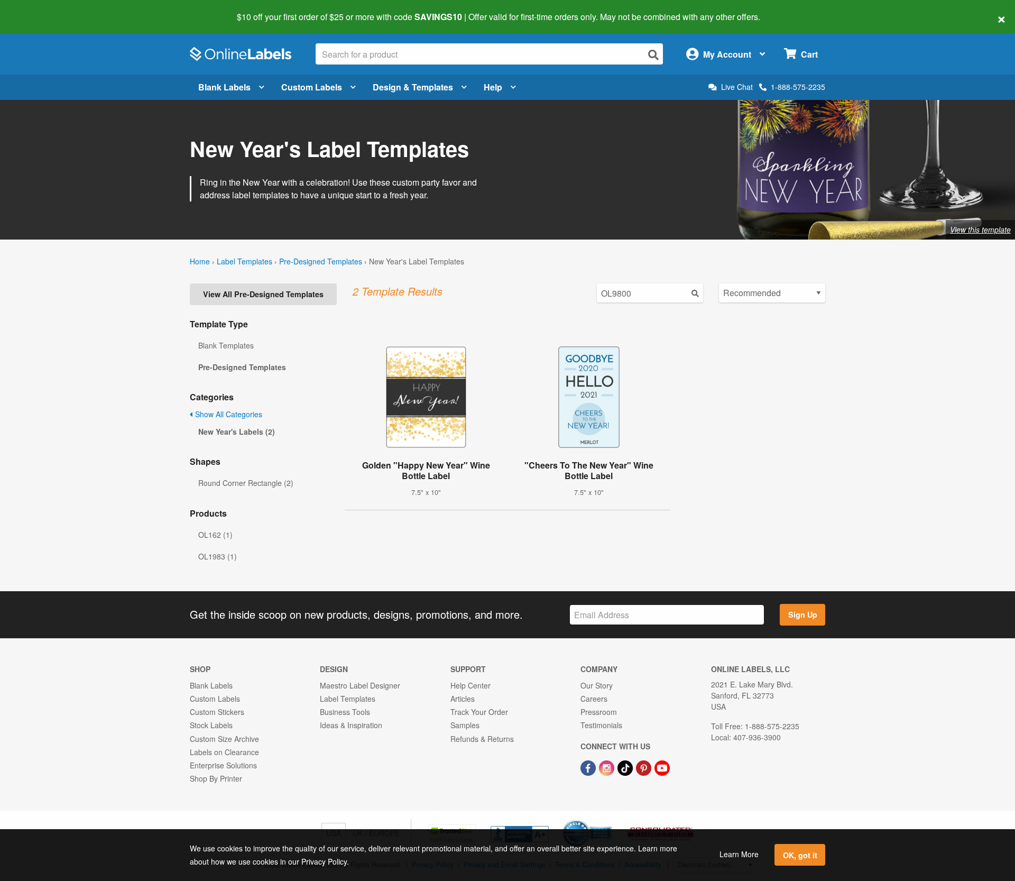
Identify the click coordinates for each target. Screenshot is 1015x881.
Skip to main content (38, 9)
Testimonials (601, 725)
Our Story (596, 685)
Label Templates (244, 261)
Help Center (470, 685)
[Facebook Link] (589, 766)
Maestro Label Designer (360, 685)
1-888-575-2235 (798, 86)
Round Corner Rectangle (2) (245, 483)
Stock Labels (211, 725)
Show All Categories (227, 414)
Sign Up (802, 614)
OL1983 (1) (217, 556)
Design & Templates (413, 87)
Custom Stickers (217, 711)
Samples (464, 725)
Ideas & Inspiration (351, 725)
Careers (593, 698)
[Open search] (653, 55)
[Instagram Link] (607, 766)
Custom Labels (311, 87)
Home (200, 261)
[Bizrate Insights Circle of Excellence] (608, 821)
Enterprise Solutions (223, 765)
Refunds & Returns (482, 738)
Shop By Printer (216, 778)
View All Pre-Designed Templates (263, 294)
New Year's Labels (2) (236, 431)
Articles (462, 698)
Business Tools (345, 711)
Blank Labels (224, 87)
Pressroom (598, 711)
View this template (980, 229)
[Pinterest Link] (644, 766)
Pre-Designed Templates (320, 261)
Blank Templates (226, 345)
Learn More (739, 854)
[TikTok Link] (626, 766)
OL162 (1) (215, 534)
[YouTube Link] (662, 766)
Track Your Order (479, 711)
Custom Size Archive (224, 738)
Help (493, 87)
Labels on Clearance (224, 752)
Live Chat (737, 87)
